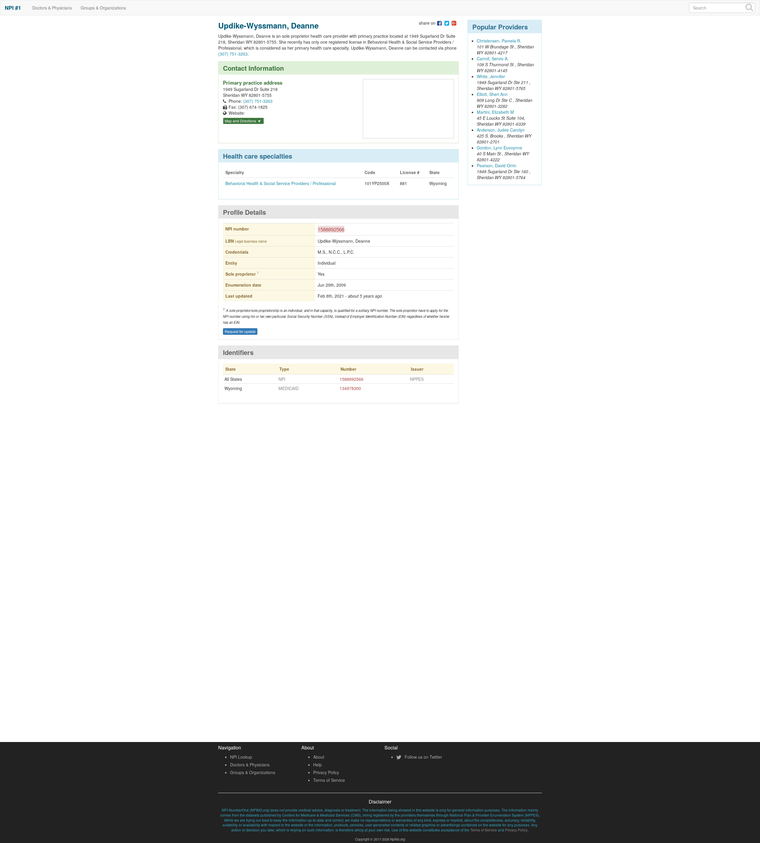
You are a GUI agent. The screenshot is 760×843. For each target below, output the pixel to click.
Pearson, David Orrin (496, 165)
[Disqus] (338, 495)
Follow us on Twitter (422, 757)
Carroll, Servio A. (493, 58)
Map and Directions (241, 120)
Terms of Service (329, 780)
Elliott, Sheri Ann (492, 94)
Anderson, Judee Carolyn (501, 130)
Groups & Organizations (103, 8)
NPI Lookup (241, 757)
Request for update (240, 331)
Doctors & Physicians (52, 8)
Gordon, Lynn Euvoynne (499, 148)
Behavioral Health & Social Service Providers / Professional (280, 183)
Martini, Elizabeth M (495, 112)
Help (317, 765)
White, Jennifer (491, 76)
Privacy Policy (326, 772)
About (318, 757)
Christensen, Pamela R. (499, 41)
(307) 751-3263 (233, 54)
